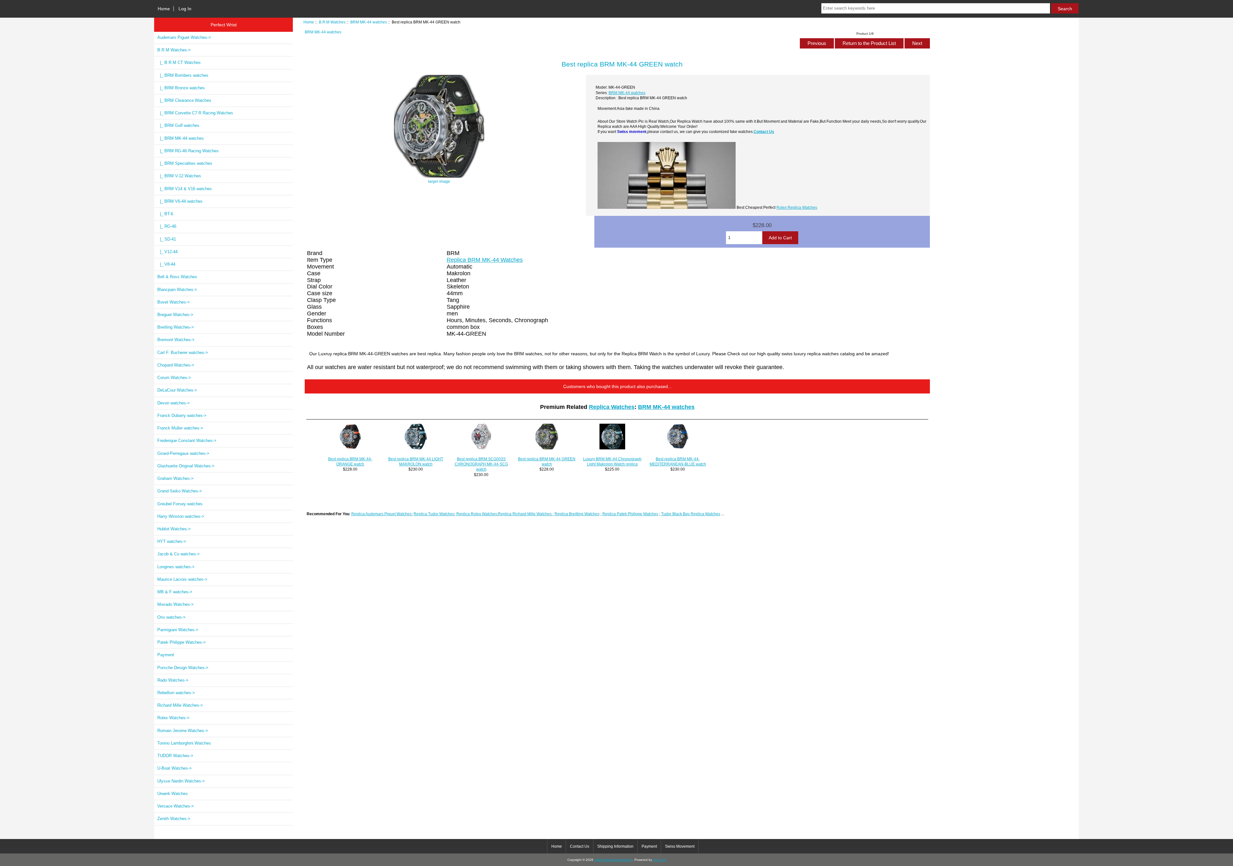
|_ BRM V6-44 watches (180, 201)
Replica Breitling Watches (577, 514)
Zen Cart (659, 860)
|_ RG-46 (166, 226)
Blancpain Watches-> (177, 289)
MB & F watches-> (174, 591)
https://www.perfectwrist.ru (613, 860)
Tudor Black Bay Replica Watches (690, 514)
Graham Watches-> (175, 478)
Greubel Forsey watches (180, 503)
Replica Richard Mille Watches (525, 514)
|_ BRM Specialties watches (184, 163)
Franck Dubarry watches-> (181, 415)
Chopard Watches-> (175, 365)
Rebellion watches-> (176, 692)
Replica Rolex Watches (476, 514)
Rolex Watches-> (173, 717)
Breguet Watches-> (175, 314)
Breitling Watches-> (175, 327)
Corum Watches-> (174, 377)
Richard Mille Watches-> (180, 705)
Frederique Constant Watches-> (186, 440)
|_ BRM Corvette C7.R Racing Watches (195, 112)
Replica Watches (611, 407)
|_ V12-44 (167, 251)
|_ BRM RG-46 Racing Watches (188, 150)
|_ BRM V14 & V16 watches (184, 188)
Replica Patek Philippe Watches (630, 514)
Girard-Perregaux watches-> (183, 453)
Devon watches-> (173, 403)
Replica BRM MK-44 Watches (485, 260)
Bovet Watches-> (173, 302)
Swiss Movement (680, 846)
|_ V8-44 (166, 264)
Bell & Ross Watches (177, 276)
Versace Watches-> (175, 806)
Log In (185, 8)
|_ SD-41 (166, 239)
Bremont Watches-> (176, 339)
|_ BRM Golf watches (178, 125)
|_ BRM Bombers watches (182, 75)
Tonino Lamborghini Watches (184, 743)
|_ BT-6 (165, 213)
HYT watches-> (171, 541)
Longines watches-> (176, 566)
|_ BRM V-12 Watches (179, 175)
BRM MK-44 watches (368, 22)
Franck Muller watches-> (180, 428)
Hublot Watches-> (174, 528)
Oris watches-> (171, 617)
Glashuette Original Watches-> (185, 466)
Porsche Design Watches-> (182, 667)
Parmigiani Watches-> (177, 629)
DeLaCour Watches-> (177, 390)
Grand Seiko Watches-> (179, 491)
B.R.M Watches (332, 22)
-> (174, 50)
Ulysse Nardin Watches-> (181, 781)
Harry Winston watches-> (180, 516)
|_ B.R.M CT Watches (179, 62)
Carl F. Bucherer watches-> (182, 352)
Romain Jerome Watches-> (182, 730)
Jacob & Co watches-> (178, 554)
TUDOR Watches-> (175, 755)
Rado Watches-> (172, 680)
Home (164, 8)
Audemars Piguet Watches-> (184, 37)
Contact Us (764, 131)
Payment (165, 654)
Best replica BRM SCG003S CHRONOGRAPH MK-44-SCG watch (481, 464)
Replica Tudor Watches (434, 514)
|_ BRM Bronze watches (181, 87)
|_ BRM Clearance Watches (184, 100)
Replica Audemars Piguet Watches (381, 514)
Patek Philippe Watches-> (181, 642)
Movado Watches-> (175, 604)
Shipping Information (615, 846)
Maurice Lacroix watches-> (182, 579)
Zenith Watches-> (173, 818)
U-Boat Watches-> (174, 768)
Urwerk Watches (172, 793)
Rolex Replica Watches (796, 207)
